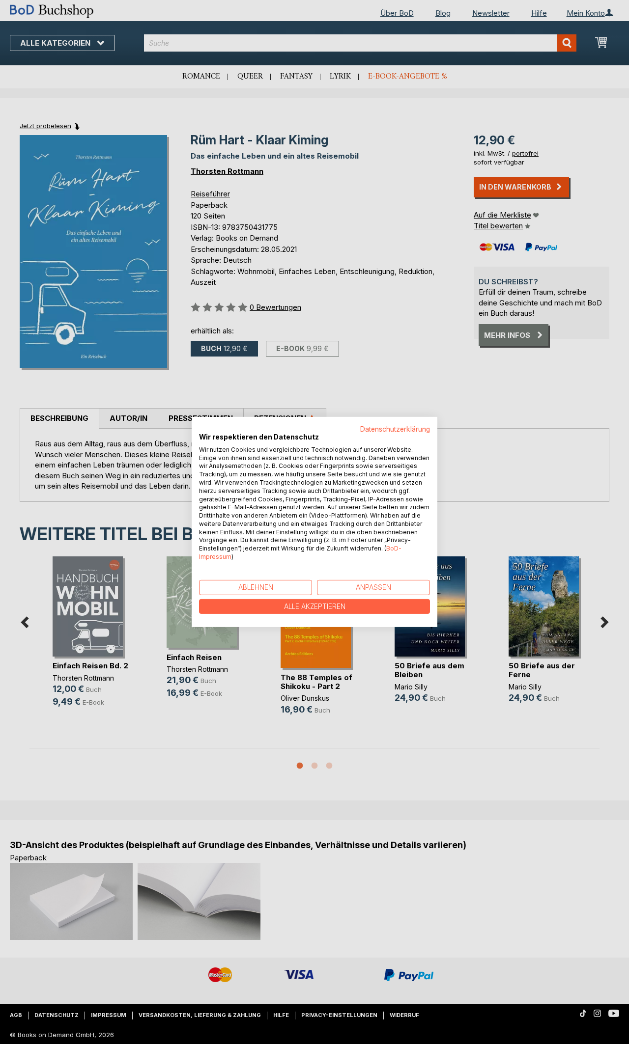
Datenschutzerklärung (395, 429)
